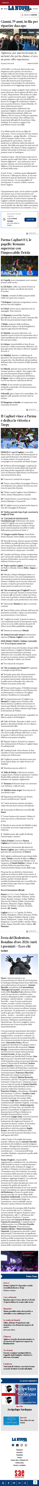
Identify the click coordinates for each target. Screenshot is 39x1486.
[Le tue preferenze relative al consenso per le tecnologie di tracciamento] (35, 1482)
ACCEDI (35, 9)
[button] (19, 1260)
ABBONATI (5, 3)
